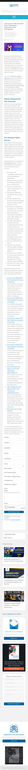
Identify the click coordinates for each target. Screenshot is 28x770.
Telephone (6, 453)
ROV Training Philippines (10, 34)
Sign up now (14, 638)
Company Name (7, 458)
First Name (6, 437)
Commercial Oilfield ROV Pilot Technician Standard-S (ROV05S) (15, 320)
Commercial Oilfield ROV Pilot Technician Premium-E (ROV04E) (15, 300)
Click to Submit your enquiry (14, 511)
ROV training (7, 163)
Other (5, 488)
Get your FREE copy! (14, 668)
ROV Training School (10, 36)
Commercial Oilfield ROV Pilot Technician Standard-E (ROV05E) (15, 346)
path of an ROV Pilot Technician (15, 85)
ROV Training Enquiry (10, 472)
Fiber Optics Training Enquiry (12, 476)
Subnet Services (15, 520)
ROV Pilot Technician (10, 32)
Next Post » (8, 538)
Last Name (6, 442)
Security (5, 503)
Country (5, 463)
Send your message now (14, 703)
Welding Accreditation (10, 484)
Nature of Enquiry (7, 468)
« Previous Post (10, 534)
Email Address (7, 447)
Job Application (8, 480)
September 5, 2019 (9, 39)
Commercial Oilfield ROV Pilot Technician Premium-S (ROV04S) (15, 280)
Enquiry (5, 490)
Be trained (7, 516)
